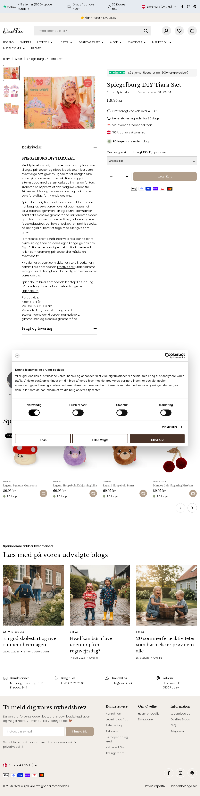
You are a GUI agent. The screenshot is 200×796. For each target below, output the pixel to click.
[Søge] (145, 30)
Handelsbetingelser (183, 786)
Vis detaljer (169, 427)
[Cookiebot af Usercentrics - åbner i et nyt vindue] (168, 355)
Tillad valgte (100, 440)
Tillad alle (157, 440)
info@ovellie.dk (122, 683)
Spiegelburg (30, 291)
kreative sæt (66, 267)
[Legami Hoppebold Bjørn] (125, 454)
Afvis (42, 440)
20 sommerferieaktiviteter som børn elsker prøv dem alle (165, 645)
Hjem (6, 59)
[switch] (78, 412)
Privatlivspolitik (155, 786)
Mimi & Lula (159, 481)
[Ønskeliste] (179, 30)
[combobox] (92, 30)
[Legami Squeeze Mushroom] (25, 454)
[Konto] (166, 30)
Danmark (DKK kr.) (159, 7)
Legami (7, 481)
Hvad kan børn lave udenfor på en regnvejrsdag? (91, 645)
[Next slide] (192, 508)
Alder (18, 59)
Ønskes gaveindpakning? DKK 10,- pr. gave (136, 152)
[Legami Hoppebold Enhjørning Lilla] (75, 454)
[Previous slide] (180, 508)
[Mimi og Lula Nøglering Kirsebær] (175, 454)
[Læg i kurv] (43, 493)
